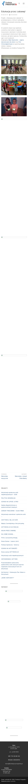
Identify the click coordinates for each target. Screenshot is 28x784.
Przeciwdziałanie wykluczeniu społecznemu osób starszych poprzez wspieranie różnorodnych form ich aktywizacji (12, 565)
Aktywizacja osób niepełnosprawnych (12, 555)
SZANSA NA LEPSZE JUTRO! (9, 501)
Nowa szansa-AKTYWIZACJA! (10, 552)
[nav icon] (23, 3)
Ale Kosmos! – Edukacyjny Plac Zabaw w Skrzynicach (13, 573)
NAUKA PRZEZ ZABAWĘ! (8, 530)
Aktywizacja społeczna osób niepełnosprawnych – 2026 (9, 493)
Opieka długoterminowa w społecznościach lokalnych (9, 506)
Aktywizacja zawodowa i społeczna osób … (13, 515)
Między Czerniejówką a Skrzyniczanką (12, 523)
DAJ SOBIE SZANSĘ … (7, 534)
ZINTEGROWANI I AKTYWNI (9, 559)
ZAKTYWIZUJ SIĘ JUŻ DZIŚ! (9, 520)
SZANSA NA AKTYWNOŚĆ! (9, 548)
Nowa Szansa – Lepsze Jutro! (10, 541)
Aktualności (13, 14)
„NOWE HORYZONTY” (7, 578)
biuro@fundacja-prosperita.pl (14, 763)
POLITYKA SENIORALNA (8, 498)
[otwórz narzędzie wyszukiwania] (19, 3)
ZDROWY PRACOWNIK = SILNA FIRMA (12, 511)
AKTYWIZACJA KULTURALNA (10, 527)
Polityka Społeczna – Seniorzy (10, 545)
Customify (12, 781)
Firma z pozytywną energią (9, 537)
